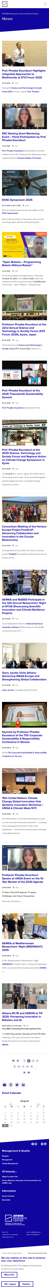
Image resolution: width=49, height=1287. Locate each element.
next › (24, 1072)
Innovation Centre (16, 4)
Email (4, 1084)
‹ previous (17, 1060)
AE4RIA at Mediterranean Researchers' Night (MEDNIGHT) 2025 (22, 947)
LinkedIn (23, 1084)
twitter (39, 1144)
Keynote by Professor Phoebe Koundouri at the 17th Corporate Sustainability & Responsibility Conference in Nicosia (22, 737)
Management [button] (7, 1160)
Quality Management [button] (10, 1163)
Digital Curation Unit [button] (10, 1177)
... (14, 557)
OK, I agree (10, 1284)
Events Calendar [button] (8, 1196)
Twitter (17, 1084)
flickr (42, 1144)
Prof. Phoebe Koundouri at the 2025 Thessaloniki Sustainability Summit (22, 394)
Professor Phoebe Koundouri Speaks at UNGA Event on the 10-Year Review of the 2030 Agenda (23, 878)
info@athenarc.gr (36, 1232)
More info (9, 1274)
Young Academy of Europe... (29, 158)
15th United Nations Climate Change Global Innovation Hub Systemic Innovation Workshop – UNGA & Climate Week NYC (23, 803)
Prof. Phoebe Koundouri (12, 150)
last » (28, 1072)
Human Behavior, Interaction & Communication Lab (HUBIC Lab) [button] (21, 1181)
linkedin (35, 1144)
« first (13, 1060)
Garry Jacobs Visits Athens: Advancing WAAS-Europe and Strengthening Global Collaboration (24, 676)
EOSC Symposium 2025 (17, 200)
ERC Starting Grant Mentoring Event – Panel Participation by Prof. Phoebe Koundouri (24, 137)
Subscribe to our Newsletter (10, 1234)
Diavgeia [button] (5, 1156)
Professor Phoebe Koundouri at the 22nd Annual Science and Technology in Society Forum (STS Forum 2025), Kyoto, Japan (24, 329)
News (7, 18)
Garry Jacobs (8, 690)
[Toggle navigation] (45, 4)
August (24, 1101)
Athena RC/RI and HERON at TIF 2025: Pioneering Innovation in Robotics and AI (22, 1017)
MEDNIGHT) (7, 964)
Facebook (10, 1084)
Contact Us (5, 1232)
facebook (32, 1144)
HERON (5, 1044)
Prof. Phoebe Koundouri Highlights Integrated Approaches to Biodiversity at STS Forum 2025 (24, 74)
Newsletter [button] (6, 1200)
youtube (45, 1144)
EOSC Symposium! (10, 213)
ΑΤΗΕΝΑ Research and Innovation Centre (20, 14)
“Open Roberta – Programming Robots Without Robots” (21, 263)
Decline (26, 1284)
